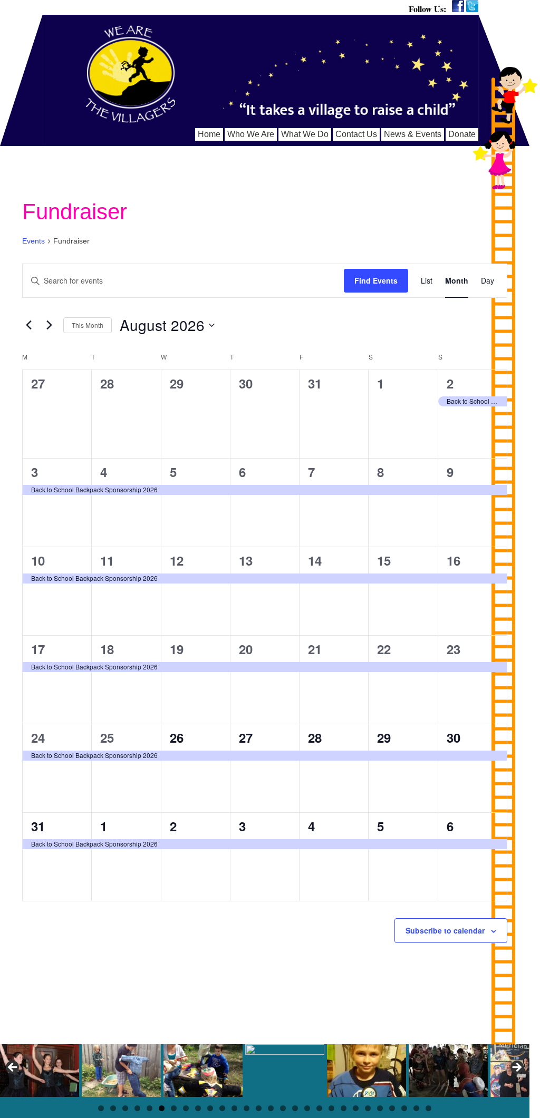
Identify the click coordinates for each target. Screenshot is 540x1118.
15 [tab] (271, 1108)
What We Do (305, 134)
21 (315, 649)
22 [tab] (356, 1108)
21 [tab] (343, 1108)
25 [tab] (392, 1108)
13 (246, 560)
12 (177, 560)
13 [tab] (246, 1108)
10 (38, 560)
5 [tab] (149, 1108)
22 (384, 649)
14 (315, 560)
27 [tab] (416, 1108)
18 (107, 649)
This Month (87, 324)
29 (384, 737)
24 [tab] (380, 1108)
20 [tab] (331, 1108)
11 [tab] (222, 1108)
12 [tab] (234, 1108)
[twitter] (472, 6)
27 (246, 737)
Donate (462, 134)
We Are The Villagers (130, 74)
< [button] (13, 1068)
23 (453, 649)
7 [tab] (174, 1108)
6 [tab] (162, 1108)
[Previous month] (28, 325)
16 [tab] (283, 1108)
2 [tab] (113, 1108)
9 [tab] (198, 1108)
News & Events (412, 134)
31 (38, 826)
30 (453, 737)
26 (177, 737)
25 (107, 737)
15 (384, 560)
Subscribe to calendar (445, 930)
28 (315, 737)
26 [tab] (404, 1108)
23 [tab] (368, 1108)
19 (177, 649)
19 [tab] (319, 1108)
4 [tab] (137, 1108)
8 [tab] (186, 1108)
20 (246, 649)
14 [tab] (259, 1108)
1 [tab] (101, 1108)
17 (38, 649)
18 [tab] (307, 1108)
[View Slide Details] (39, 1070)
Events (33, 241)
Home (209, 134)
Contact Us (356, 134)
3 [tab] (125, 1108)
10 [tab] (210, 1108)
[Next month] (49, 325)
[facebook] (458, 6)
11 (107, 560)
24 (38, 737)
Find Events (376, 280)
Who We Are (250, 134)
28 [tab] (428, 1108)
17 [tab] (295, 1108)
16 (453, 560)
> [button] (516, 1068)
